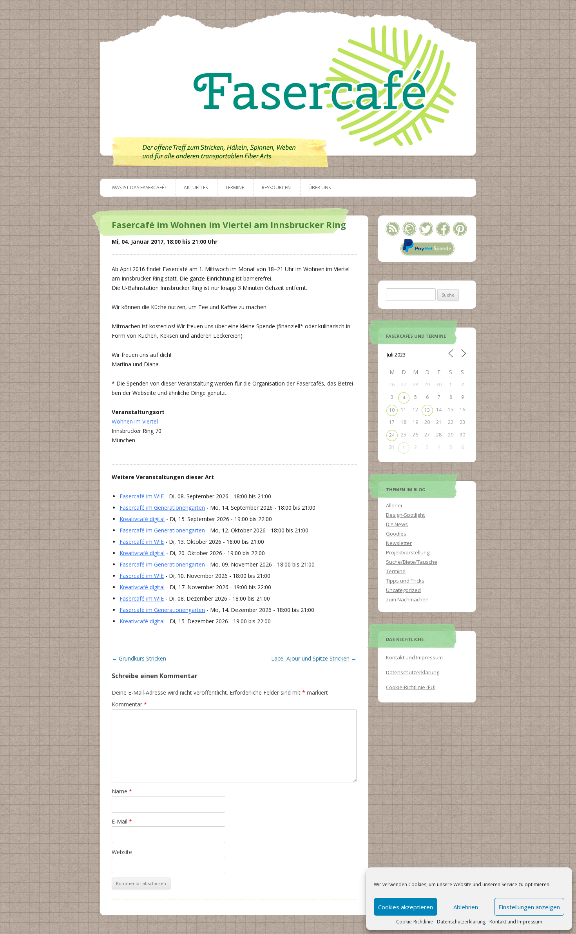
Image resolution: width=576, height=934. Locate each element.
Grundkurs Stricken (139, 658)
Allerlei (394, 505)
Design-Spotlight (405, 514)
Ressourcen (276, 187)
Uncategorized (403, 590)
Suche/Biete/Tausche (411, 561)
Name (122, 791)
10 (392, 410)
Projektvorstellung (407, 552)
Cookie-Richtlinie (414, 922)
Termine (234, 187)
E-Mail (122, 821)
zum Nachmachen (407, 599)
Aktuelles (196, 187)
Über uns (319, 187)
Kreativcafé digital (142, 519)
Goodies (396, 533)
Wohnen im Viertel (135, 421)
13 (427, 410)
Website (122, 852)
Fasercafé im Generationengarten (162, 507)
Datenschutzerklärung (461, 922)
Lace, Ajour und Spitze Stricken (314, 658)
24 (392, 435)
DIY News (397, 524)
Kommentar (129, 704)
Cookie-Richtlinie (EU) (410, 687)
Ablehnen (465, 907)
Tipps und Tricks (405, 580)
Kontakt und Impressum (515, 922)
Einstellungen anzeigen (529, 907)
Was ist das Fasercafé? (139, 187)
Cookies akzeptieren (405, 907)
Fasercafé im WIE (142, 496)
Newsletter (399, 543)
